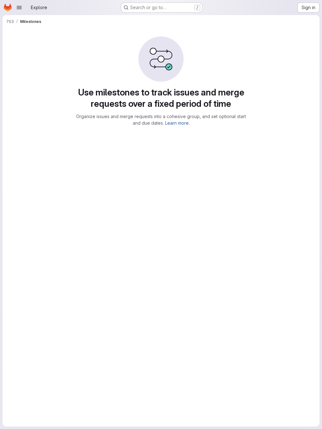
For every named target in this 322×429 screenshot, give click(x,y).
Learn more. (177, 123)
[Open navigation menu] (19, 8)
